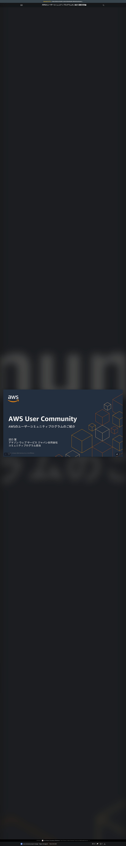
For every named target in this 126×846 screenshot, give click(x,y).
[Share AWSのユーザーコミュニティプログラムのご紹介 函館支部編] (97, 844)
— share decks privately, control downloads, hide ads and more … (63, 1)
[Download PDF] (105, 843)
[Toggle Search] (103, 5)
